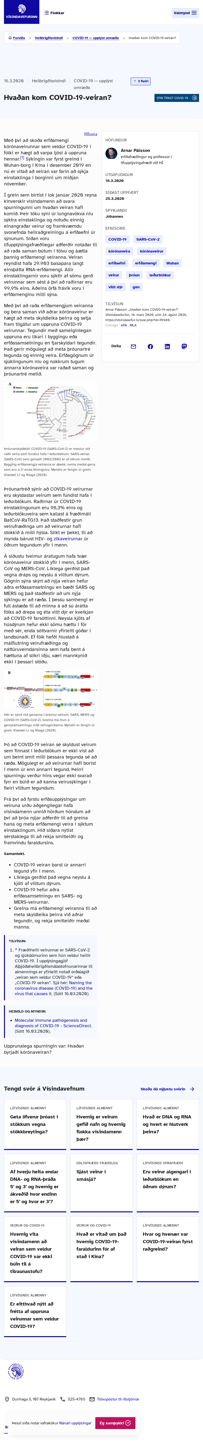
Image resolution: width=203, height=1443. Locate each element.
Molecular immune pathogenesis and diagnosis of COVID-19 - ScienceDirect (53, 1023)
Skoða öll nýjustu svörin (163, 1089)
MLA (133, 325)
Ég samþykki (112, 1423)
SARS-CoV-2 (147, 239)
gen (136, 287)
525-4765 (76, 1399)
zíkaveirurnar (68, 539)
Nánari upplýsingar (75, 1423)
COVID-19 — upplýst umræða (96, 38)
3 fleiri (142, 81)
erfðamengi (145, 263)
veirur (113, 275)
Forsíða (19, 38)
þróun (134, 275)
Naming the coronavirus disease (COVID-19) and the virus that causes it (54, 988)
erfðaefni (116, 263)
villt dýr (115, 287)
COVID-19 (117, 239)
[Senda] (133, 346)
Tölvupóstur (118, 1399)
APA (124, 325)
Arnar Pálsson (135, 150)
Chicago (111, 325)
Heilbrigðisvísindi (49, 38)
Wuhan (172, 263)
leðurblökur (160, 275)
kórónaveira (119, 251)
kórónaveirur (151, 251)
